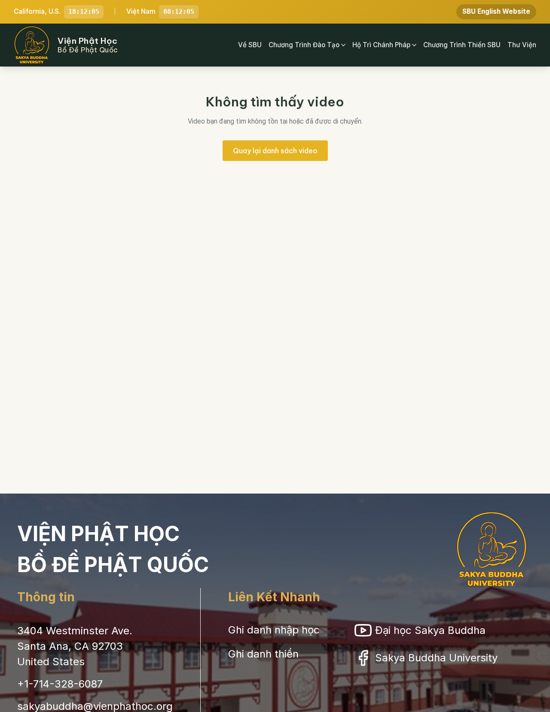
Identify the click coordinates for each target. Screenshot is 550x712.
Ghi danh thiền (263, 654)
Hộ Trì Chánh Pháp (381, 45)
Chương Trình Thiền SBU (462, 45)
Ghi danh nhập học (274, 630)
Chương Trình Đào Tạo (304, 45)
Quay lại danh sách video (275, 150)
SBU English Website (496, 11)
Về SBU (250, 45)
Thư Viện (521, 45)
